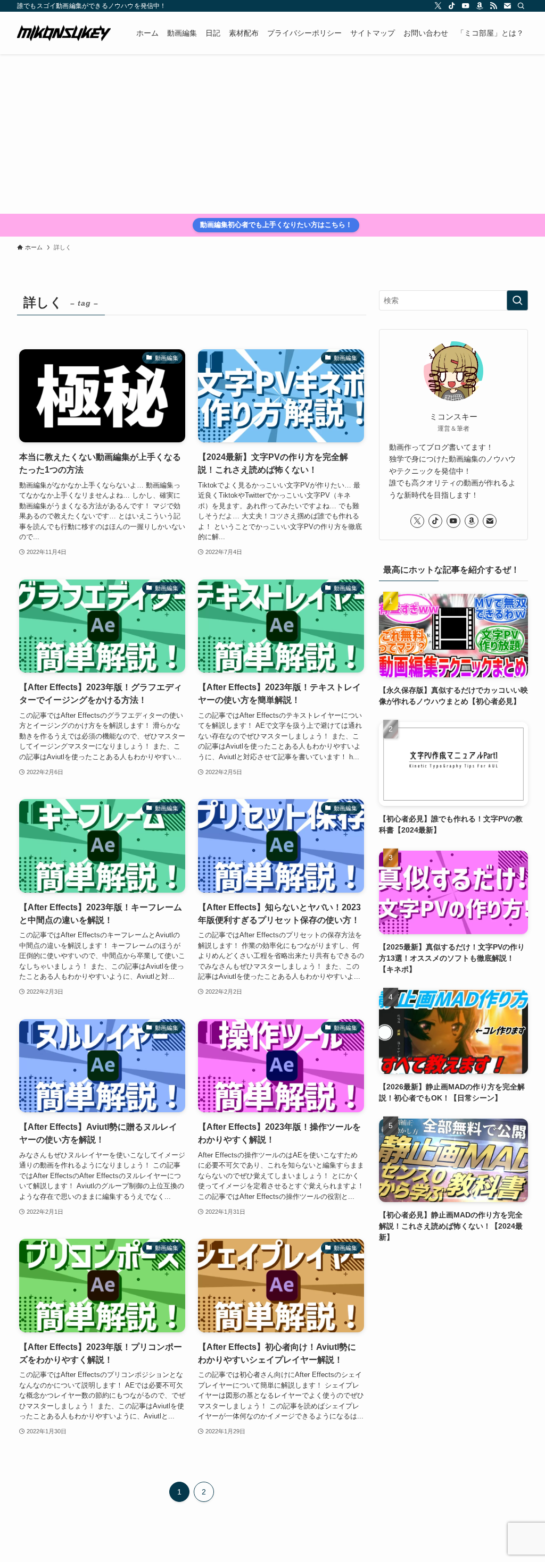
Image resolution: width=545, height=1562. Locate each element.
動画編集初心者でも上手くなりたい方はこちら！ (276, 225)
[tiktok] (452, 6)
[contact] (507, 6)
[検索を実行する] (517, 300)
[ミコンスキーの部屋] (64, 33)
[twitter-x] (438, 6)
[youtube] (466, 6)
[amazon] (479, 6)
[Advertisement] (272, 134)
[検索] (521, 6)
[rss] (493, 6)
